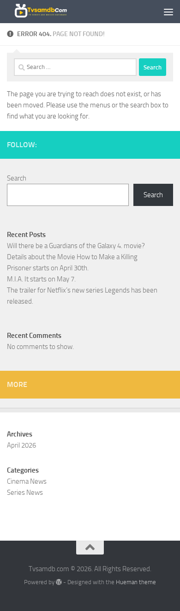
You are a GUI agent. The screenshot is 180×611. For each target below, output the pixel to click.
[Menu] (168, 11)
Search (16, 178)
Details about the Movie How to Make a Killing (72, 257)
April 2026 (21, 445)
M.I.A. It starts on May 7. (41, 279)
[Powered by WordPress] (59, 582)
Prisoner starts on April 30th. (48, 268)
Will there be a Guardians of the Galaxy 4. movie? (76, 246)
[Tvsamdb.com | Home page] (51, 11)
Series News (25, 492)
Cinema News (27, 481)
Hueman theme (136, 582)
